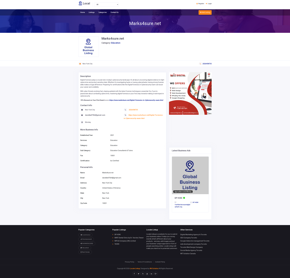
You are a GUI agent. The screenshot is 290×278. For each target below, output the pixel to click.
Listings (92, 12)
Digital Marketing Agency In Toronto (193, 234)
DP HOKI (195, 202)
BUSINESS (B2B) (87, 243)
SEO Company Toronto (188, 238)
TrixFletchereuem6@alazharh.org (182, 206)
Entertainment (87, 239)
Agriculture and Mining (182, 191)
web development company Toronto (193, 244)
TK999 (116, 244)
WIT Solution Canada (188, 253)
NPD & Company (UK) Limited (125, 241)
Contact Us (114, 12)
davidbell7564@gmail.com (95, 115)
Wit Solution (154, 268)
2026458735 (207, 64)
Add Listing (205, 12)
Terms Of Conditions (145, 262)
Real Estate (86, 252)
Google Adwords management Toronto (194, 241)
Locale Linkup (135, 268)
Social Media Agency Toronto (191, 250)
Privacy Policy (129, 262)
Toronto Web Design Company (191, 247)
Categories (102, 12)
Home (82, 12)
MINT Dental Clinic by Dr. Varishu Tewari (129, 238)
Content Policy (160, 262)
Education (115, 43)
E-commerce (86, 235)
